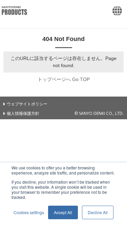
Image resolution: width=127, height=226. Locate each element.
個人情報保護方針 (23, 113)
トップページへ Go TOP (64, 79)
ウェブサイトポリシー (27, 104)
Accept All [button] (63, 212)
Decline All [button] (98, 212)
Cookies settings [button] (29, 212)
